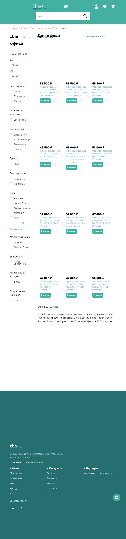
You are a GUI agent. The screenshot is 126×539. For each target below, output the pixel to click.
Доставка (52, 478)
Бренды (14, 488)
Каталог (25, 28)
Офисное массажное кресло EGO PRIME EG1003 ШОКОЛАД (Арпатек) (102, 91)
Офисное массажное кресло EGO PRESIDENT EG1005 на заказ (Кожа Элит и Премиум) (76, 156)
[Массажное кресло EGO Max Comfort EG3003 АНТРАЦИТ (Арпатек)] (103, 257)
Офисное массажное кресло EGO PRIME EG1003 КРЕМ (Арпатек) (50, 155)
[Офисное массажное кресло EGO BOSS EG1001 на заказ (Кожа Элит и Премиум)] (77, 193)
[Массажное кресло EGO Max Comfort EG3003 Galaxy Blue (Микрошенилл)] (50, 62)
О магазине (16, 478)
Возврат (51, 483)
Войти (96, 7)
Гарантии (52, 488)
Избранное (105, 7)
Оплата (51, 473)
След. (56, 306)
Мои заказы (16, 473)
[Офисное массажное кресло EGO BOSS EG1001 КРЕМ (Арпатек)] (50, 257)
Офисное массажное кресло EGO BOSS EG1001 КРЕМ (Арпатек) (50, 285)
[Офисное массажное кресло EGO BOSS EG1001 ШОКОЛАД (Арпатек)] (103, 193)
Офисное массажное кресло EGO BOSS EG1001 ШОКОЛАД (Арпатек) (102, 221)
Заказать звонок (18, 500)
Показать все (16, 229)
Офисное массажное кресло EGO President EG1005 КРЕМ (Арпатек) (102, 155)
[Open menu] (66, 6)
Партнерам (92, 468)
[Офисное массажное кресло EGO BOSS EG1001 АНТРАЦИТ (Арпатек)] (77, 257)
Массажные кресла (42, 28)
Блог (12, 493)
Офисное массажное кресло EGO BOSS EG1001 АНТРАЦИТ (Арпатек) (76, 285)
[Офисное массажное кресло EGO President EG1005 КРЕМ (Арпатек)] (103, 126)
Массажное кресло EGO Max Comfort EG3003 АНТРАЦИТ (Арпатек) (101, 285)
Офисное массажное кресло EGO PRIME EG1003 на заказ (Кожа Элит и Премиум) (76, 91)
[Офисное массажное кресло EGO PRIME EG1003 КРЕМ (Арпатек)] (50, 126)
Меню (15, 468)
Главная (14, 28)
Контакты (15, 483)
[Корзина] (113, 7)
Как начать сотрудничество (98, 473)
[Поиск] (85, 16)
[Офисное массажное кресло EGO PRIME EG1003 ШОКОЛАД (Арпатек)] (103, 62)
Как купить (55, 468)
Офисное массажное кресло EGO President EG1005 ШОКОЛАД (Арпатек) (50, 221)
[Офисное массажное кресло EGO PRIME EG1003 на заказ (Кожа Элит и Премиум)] (77, 62)
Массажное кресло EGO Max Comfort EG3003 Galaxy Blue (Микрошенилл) (49, 91)
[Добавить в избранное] (55, 101)
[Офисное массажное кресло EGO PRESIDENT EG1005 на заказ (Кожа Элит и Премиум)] (77, 126)
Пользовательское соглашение (26, 462)
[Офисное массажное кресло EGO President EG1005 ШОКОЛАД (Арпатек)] (50, 193)
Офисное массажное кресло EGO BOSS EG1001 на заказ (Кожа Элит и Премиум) (76, 221)
